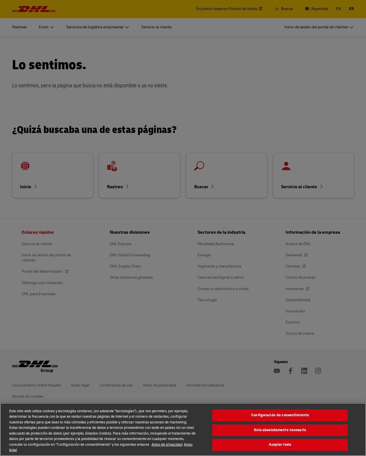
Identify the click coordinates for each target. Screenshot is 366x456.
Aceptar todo (280, 444)
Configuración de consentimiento (280, 415)
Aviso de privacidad (167, 444)
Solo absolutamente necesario (280, 430)
